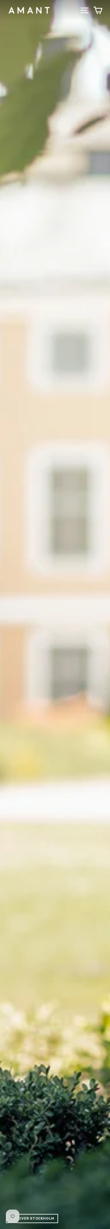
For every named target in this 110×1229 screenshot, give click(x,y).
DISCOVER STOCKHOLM (32, 1218)
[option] (55, 614)
